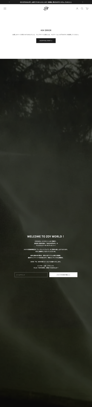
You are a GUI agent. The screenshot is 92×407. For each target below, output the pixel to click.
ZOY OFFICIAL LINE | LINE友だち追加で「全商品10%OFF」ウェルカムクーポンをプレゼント (46, 2)
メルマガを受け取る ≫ (63, 275)
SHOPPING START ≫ (45, 40)
